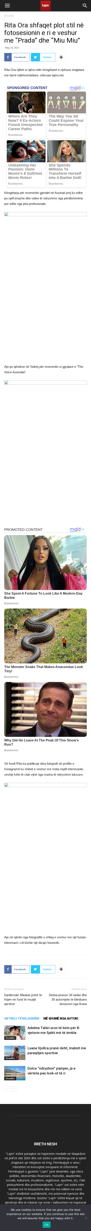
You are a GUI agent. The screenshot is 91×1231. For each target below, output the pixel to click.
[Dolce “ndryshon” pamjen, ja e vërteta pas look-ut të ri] (14, 1073)
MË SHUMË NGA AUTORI (60, 1018)
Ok (46, 1224)
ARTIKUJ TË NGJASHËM (21, 1018)
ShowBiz (9, 16)
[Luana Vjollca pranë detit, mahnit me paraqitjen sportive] (14, 1053)
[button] (85, 5)
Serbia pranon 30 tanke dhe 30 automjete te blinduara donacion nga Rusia (68, 999)
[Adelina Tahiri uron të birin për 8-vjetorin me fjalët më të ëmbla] (14, 1032)
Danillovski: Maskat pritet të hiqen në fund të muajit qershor (23, 999)
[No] (86, 1218)
